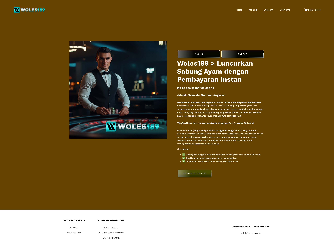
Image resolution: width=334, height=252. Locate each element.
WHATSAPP (285, 10)
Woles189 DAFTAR (111, 238)
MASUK (198, 54)
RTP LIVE (253, 10)
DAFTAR (243, 54)
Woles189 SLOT (111, 228)
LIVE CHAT (268, 10)
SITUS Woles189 (74, 233)
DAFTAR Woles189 (194, 173)
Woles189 (189, 106)
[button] (221, 174)
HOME (239, 10)
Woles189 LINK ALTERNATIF (111, 233)
